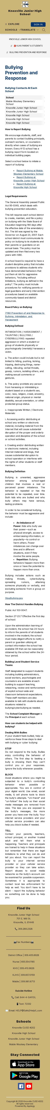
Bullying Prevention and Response (28, 52)
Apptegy (31, 1106)
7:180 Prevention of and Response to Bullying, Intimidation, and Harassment (25, 316)
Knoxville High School (23, 1033)
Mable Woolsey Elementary (23, 1044)
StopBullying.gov (14, 598)
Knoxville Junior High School (25, 39)
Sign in (38, 24)
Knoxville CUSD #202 (23, 1027)
